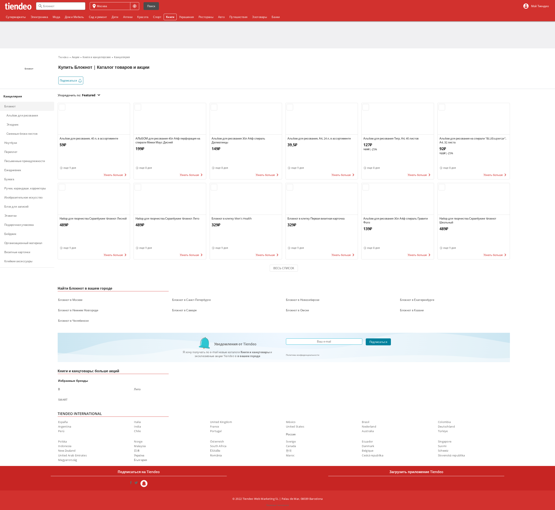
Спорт (157, 17)
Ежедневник (12, 170)
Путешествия (238, 17)
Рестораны (206, 17)
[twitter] (136, 483)
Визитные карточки (17, 252)
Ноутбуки (10, 143)
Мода (56, 17)
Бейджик (10, 234)
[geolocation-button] (134, 6)
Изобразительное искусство (23, 197)
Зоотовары (259, 17)
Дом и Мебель (74, 17)
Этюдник (12, 124)
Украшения (186, 17)
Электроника (39, 17)
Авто (221, 17)
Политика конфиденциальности (302, 354)
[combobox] (60, 6)
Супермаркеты (16, 17)
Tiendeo (63, 57)
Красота (142, 17)
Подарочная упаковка (19, 225)
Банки (276, 17)
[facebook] (131, 483)
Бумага (9, 179)
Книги (170, 17)
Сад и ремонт (98, 17)
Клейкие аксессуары (18, 261)
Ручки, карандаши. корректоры (25, 188)
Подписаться (378, 342)
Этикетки (10, 216)
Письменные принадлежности (24, 161)
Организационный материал (23, 243)
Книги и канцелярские (97, 57)
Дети (115, 17)
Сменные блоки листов (22, 134)
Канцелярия (122, 57)
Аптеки (128, 17)
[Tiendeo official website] (18, 6)
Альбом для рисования (22, 115)
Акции (76, 57)
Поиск (151, 6)
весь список (283, 268)
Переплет (10, 152)
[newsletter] (143, 483)
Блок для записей (16, 206)
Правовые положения (277, 505)
